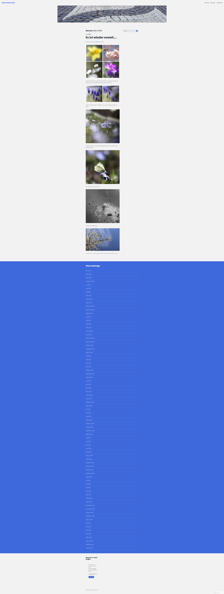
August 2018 (89, 519)
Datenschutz (219, 2)
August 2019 (89, 477)
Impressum (212, 2)
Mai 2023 (88, 363)
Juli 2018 (88, 523)
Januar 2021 (89, 420)
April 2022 (88, 388)
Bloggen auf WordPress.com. (91, 589)
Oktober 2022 (89, 370)
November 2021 (90, 402)
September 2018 (90, 516)
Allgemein (88, 34)
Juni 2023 (88, 359)
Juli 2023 (88, 356)
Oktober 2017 (89, 548)
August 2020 (89, 434)
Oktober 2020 (89, 427)
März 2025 (89, 295)
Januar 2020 (89, 459)
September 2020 (90, 430)
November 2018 (90, 509)
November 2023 (90, 341)
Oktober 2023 (89, 345)
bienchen (95, 253)
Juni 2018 (88, 526)
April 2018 (88, 533)
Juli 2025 (88, 284)
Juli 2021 (88, 409)
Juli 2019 (88, 480)
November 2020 (90, 423)
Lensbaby (106, 253)
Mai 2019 (88, 487)
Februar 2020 (89, 455)
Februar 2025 (89, 299)
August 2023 (89, 352)
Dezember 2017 (90, 544)
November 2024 (90, 309)
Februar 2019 (89, 498)
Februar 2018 (89, 541)
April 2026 (88, 274)
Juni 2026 (88, 270)
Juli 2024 (88, 316)
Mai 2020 (88, 445)
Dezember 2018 (90, 505)
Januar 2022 (89, 398)
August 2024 (89, 313)
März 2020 (89, 452)
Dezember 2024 (90, 306)
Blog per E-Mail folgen (91, 558)
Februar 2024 (89, 331)
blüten (102, 253)
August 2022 (89, 377)
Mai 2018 (88, 530)
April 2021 (88, 413)
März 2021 (89, 416)
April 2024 (88, 324)
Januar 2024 (89, 334)
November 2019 (90, 466)
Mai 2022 (88, 384)
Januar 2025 (89, 302)
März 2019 (89, 494)
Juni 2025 (88, 288)
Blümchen (99, 253)
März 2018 (89, 537)
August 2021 (89, 405)
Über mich (207, 2)
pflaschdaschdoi (8, 3)
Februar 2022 (89, 395)
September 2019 (90, 473)
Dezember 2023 (90, 338)
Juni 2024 (88, 320)
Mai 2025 (88, 292)
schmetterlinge (111, 253)
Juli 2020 (88, 437)
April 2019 (88, 491)
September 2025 (90, 281)
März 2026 (89, 277)
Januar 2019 (89, 501)
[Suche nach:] (130, 30)
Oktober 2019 (89, 469)
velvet (116, 253)
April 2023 (88, 366)
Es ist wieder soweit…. (101, 37)
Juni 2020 (88, 441)
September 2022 (90, 373)
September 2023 (90, 349)
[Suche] (137, 31)
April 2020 (88, 448)
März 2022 (89, 391)
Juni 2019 (88, 484)
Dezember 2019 (90, 462)
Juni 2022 (88, 381)
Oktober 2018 (89, 512)
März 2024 (89, 327)
